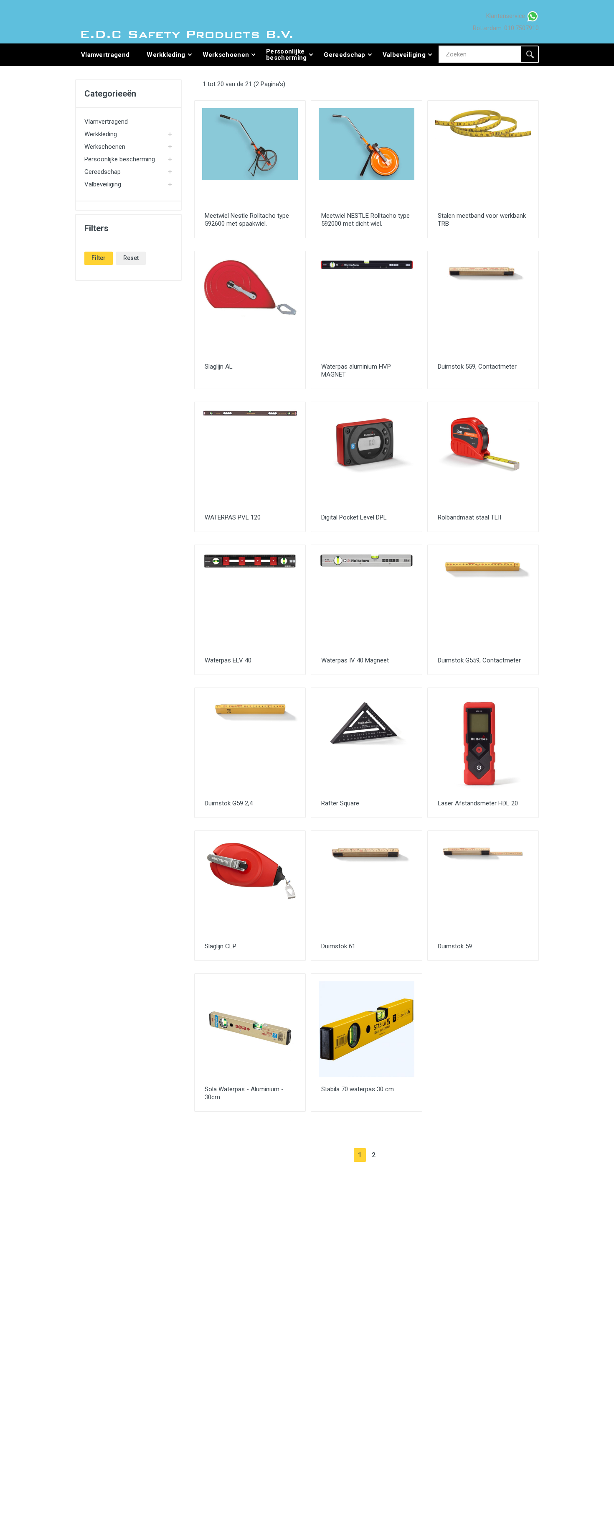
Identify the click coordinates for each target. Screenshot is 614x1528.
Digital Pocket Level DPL (354, 517)
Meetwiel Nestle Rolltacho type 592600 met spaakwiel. (247, 219)
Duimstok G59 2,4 (229, 803)
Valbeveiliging (102, 184)
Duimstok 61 (338, 946)
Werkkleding (100, 134)
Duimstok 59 (455, 946)
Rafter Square (340, 803)
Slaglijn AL (219, 366)
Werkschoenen (104, 146)
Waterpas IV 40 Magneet (355, 660)
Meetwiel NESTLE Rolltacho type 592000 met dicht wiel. (365, 219)
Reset (131, 258)
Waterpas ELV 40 (228, 660)
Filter (98, 258)
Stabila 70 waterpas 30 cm (357, 1089)
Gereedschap (102, 172)
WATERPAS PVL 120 (233, 517)
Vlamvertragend (106, 121)
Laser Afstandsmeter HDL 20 (478, 803)
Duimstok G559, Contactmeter (479, 660)
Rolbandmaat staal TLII (469, 517)
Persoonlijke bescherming (119, 159)
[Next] (387, 1155)
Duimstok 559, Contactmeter (477, 366)
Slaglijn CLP (220, 946)
